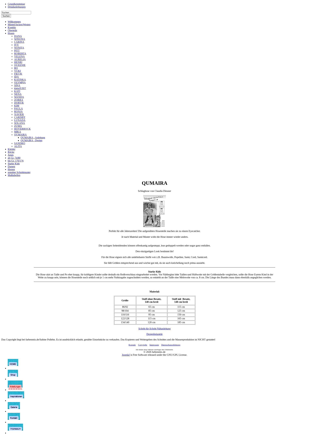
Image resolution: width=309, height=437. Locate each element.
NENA (18, 94)
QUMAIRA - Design (31, 140)
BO (16, 68)
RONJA (18, 111)
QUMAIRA (20, 134)
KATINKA (20, 79)
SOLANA (19, 123)
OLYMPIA (20, 82)
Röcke (11, 152)
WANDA (19, 97)
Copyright (142, 345)
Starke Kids (14, 163)
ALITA (18, 146)
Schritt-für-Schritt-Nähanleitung (154, 328)
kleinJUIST (20, 88)
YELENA (19, 56)
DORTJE (19, 102)
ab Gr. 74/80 (14, 157)
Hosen (11, 33)
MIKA (17, 131)
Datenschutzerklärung (170, 345)
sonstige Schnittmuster (19, 172)
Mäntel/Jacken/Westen (19, 24)
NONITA (19, 47)
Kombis (12, 27)
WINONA (19, 39)
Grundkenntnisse (16, 4)
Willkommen (14, 21)
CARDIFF (19, 117)
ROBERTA (20, 53)
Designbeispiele (154, 334)
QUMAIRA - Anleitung (33, 137)
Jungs (11, 155)
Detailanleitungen (17, 6)
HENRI (18, 62)
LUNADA (19, 120)
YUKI (17, 71)
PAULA (18, 108)
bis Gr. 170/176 (15, 160)
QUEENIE (20, 65)
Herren (11, 169)
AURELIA (20, 59)
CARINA (19, 42)
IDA (16, 76)
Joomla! (126, 354)
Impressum (154, 345)
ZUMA (18, 126)
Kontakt (132, 345)
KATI (17, 91)
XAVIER (19, 114)
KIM (16, 105)
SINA (17, 85)
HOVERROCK (22, 128)
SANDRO (19, 143)
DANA (18, 36)
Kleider (11, 149)
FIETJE (18, 73)
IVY (16, 44)
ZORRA (18, 100)
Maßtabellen (14, 175)
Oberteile (12, 30)
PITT (17, 50)
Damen (11, 166)
